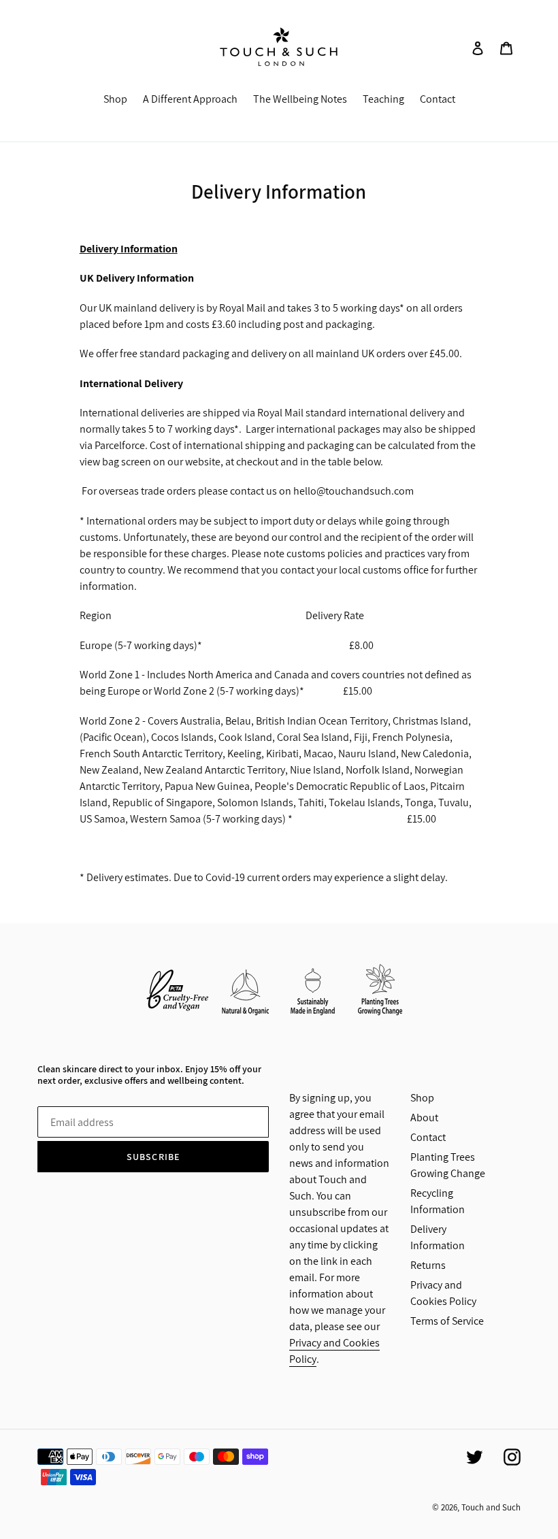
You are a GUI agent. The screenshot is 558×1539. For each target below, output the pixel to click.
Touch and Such (491, 1507)
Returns (428, 1265)
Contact (428, 1137)
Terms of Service (447, 1321)
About (424, 1117)
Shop (422, 1098)
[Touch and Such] (279, 47)
